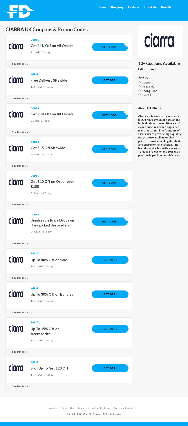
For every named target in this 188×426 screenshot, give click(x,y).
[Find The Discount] (21, 11)
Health (166, 7)
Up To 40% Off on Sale (49, 260)
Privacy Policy (68, 408)
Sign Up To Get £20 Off (49, 368)
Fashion (133, 7)
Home (102, 7)
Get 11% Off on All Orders (52, 45)
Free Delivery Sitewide (49, 80)
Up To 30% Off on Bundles (52, 294)
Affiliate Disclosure (101, 408)
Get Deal (110, 80)
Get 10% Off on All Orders (52, 114)
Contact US (83, 408)
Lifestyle (150, 7)
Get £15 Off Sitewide (48, 148)
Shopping (117, 7)
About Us (53, 408)
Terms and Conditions (124, 408)
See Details (19, 63)
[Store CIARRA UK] (160, 41)
